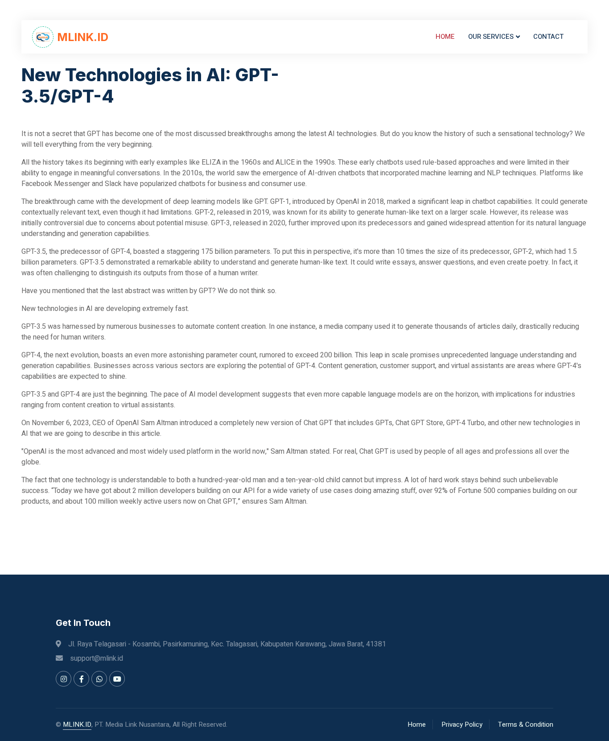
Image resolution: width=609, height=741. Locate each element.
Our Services (491, 36)
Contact (548, 36)
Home (445, 36)
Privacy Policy (461, 724)
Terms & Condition (525, 724)
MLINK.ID (77, 724)
